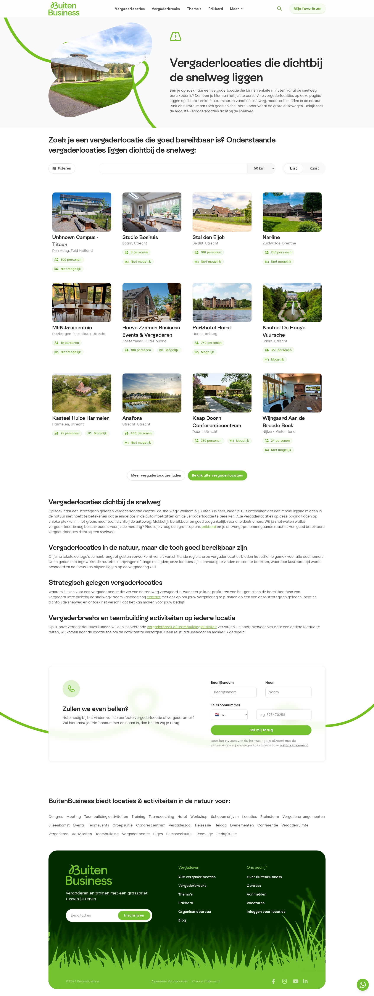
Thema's (194, 8)
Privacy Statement (206, 981)
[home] (63, 9)
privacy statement (294, 745)
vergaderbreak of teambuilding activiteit (182, 627)
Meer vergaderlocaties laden (156, 475)
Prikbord (215, 8)
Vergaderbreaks (166, 8)
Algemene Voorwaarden (170, 981)
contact (154, 597)
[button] (237, 8)
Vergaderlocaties (130, 8)
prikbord (209, 527)
